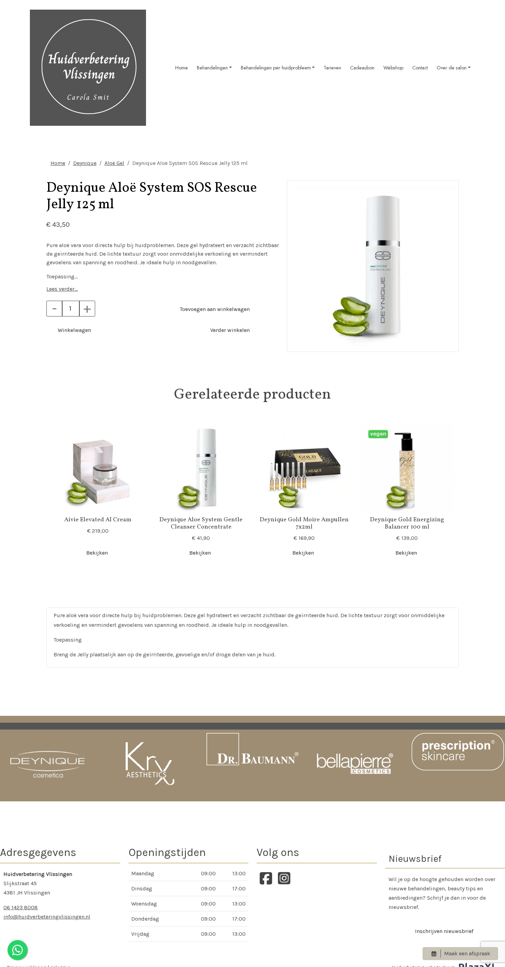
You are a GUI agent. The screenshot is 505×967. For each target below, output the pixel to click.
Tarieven (332, 67)
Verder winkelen (230, 330)
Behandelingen (212, 67)
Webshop (393, 67)
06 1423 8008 (20, 907)
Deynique (85, 163)
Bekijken (97, 552)
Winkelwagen (74, 330)
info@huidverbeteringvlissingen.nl (46, 916)
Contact (420, 67)
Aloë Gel (114, 163)
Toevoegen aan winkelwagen (215, 309)
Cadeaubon (362, 67)
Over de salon (452, 67)
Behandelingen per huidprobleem (276, 67)
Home (181, 67)
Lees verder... (62, 289)
